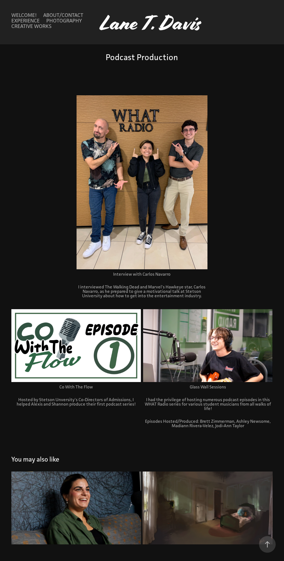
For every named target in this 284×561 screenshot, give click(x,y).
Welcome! (24, 15)
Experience (25, 20)
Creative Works (31, 26)
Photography (64, 20)
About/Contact (63, 15)
